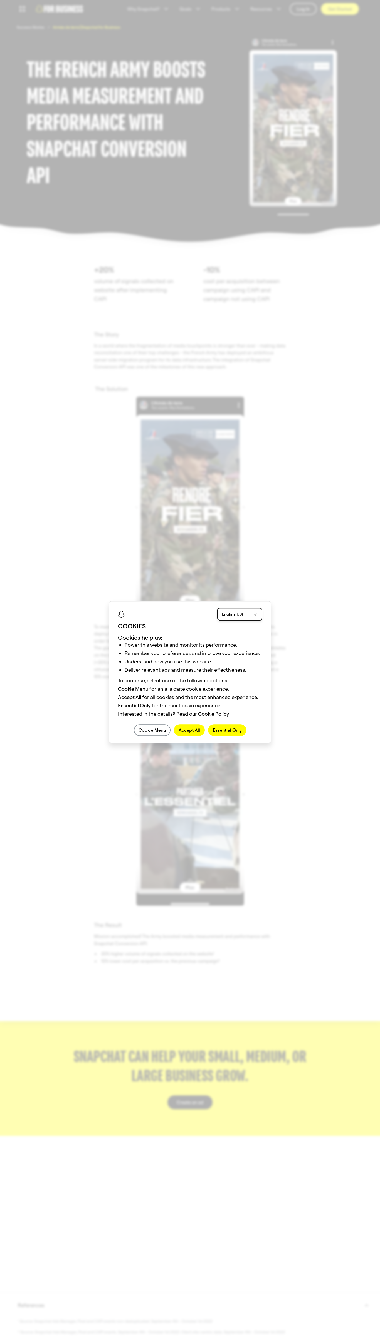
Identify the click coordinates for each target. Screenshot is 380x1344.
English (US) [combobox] (232, 614)
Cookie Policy (213, 714)
